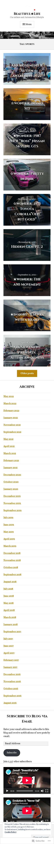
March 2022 (9, 403)
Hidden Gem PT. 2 (27, 246)
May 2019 (8, 532)
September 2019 (12, 510)
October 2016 (10, 688)
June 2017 (8, 646)
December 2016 (12, 674)
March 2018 (9, 617)
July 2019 (8, 517)
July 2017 (8, 638)
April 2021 (9, 446)
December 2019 (12, 496)
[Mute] (42, 790)
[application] (27, 780)
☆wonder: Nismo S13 (27, 106)
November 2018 (12, 560)
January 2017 (10, 667)
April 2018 (9, 610)
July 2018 (8, 589)
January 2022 (10, 417)
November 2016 (12, 681)
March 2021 (9, 453)
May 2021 (8, 439)
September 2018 (12, 574)
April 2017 (9, 653)
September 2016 (12, 695)
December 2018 (11, 553)
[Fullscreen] (46, 790)
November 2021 (12, 425)
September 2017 (12, 631)
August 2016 (10, 703)
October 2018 (10, 567)
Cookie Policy (10, 832)
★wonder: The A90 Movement (27, 282)
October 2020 (11, 482)
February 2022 (11, 410)
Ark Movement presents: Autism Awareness (27, 352)
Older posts (27, 373)
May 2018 (8, 603)
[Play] (7, 790)
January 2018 (10, 624)
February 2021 (11, 460)
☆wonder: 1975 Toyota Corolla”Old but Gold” (27, 211)
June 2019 (8, 524)
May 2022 (8, 396)
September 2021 (12, 432)
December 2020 (12, 474)
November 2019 (12, 503)
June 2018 (8, 596)
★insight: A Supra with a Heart (27, 317)
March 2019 (9, 546)
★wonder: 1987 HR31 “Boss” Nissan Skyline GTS (27, 141)
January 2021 (10, 467)
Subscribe (12, 752)
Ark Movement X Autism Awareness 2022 (27, 70)
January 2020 (10, 489)
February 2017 (11, 660)
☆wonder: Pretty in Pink (27, 176)
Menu (28, 24)
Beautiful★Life (27, 14)
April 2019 (9, 539)
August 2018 (9, 581)
